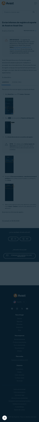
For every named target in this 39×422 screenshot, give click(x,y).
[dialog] (19, 211)
